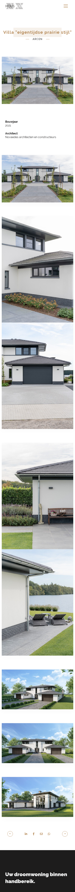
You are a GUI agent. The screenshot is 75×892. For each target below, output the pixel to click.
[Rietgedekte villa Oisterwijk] (63, 823)
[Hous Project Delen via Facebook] (33, 823)
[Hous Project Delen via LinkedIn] (26, 823)
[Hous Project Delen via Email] (41, 823)
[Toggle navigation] (66, 6)
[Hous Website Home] (14, 6)
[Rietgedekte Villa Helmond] (11, 823)
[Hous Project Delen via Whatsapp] (49, 823)
